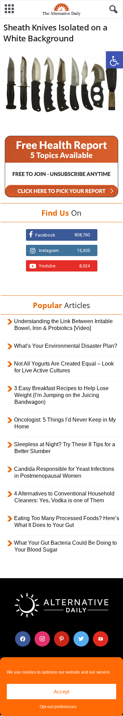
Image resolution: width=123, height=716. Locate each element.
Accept (61, 691)
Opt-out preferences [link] (58, 706)
